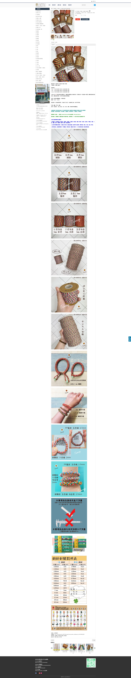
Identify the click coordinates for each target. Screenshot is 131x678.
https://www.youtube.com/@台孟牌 (41, 129)
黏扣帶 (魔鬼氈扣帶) (39, 82)
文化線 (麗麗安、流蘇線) (40, 67)
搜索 (95, 5)
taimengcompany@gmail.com (40, 118)
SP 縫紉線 (38, 14)
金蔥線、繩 (38, 27)
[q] (40, 5)
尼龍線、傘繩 (38, 18)
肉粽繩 (37, 56)
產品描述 (53, 44)
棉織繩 (37, 38)
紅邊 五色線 (56, 651)
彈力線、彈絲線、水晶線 (40, 75)
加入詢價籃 (86, 19)
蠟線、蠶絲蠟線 (39, 71)
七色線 (37, 64)
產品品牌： (53, 42)
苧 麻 (37, 47)
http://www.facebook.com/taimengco (41, 121)
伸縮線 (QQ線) (38, 20)
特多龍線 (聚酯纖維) (39, 23)
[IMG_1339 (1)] (42, 93)
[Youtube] (39, 673)
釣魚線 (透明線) (39, 21)
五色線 (37, 60)
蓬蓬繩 (37, 31)
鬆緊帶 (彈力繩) (39, 78)
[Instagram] (41, 673)
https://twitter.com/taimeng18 (40, 127)
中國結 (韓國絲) (39, 73)
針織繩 (37, 34)
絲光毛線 (37, 42)
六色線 (37, 62)
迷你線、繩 (38, 12)
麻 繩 (37, 45)
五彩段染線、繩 (39, 29)
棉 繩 (37, 51)
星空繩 (37, 36)
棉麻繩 (37, 53)
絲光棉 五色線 (65, 651)
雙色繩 (37, 40)
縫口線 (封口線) (39, 16)
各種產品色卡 (38, 10)
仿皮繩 (37, 69)
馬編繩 (37, 32)
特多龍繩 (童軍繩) (39, 58)
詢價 (77, 19)
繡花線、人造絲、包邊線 (40, 25)
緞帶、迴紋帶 (38, 80)
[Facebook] (36, 673)
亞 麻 (37, 49)
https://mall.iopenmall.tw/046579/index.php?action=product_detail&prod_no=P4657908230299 (69, 634)
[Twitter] (37, 673)
